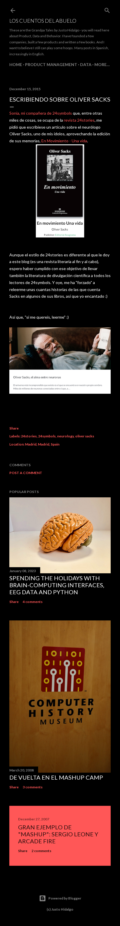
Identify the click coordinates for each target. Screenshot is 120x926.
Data (85, 64)
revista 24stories (79, 120)
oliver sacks (84, 436)
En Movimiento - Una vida (64, 140)
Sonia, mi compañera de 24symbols (40, 113)
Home (15, 64)
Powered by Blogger (64, 898)
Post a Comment (25, 473)
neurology (65, 436)
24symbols (47, 436)
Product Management (51, 64)
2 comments (41, 851)
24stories (29, 436)
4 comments (33, 601)
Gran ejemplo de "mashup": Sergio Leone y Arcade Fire (58, 834)
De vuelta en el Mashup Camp (56, 777)
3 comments (33, 787)
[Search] (107, 9)
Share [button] (14, 428)
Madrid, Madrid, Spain (42, 444)
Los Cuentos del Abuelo (42, 20)
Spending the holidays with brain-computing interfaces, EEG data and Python (56, 584)
